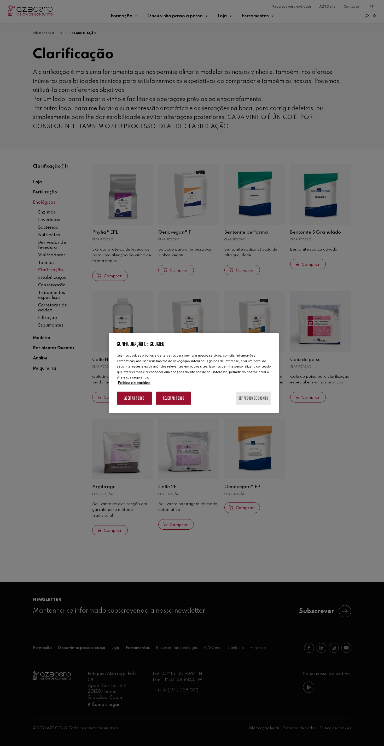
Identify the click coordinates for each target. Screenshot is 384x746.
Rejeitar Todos (173, 398)
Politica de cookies (134, 382)
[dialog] (194, 373)
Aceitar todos (134, 398)
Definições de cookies (253, 398)
